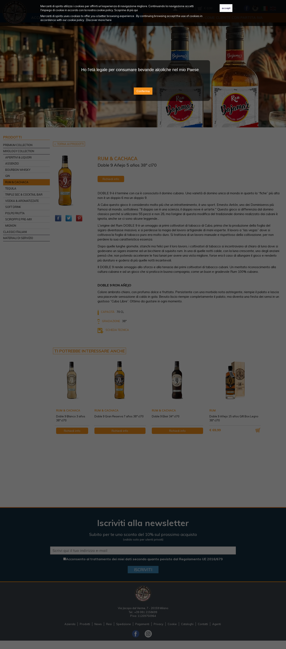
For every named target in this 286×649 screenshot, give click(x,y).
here (109, 20)
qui (136, 10)
